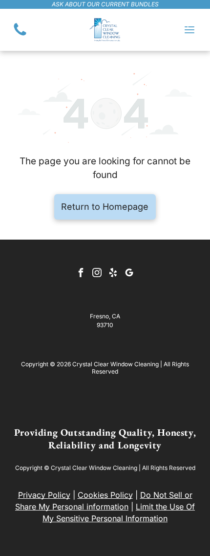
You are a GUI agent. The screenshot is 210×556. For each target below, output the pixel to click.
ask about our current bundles (105, 4)
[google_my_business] (129, 274)
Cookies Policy (105, 495)
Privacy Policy (44, 495)
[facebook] (81, 274)
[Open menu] (189, 30)
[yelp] (113, 274)
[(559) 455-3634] (20, 35)
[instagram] (97, 274)
